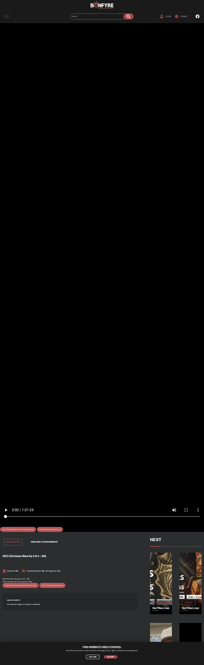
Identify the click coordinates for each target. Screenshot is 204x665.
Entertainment (13, 542)
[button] (6, 16)
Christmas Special (34, 571)
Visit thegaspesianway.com (49, 529)
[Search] (128, 16)
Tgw (43, 571)
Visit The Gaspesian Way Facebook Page (18, 529)
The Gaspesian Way (53, 571)
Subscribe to (44, 542)
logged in (20, 604)
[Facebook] (198, 16)
